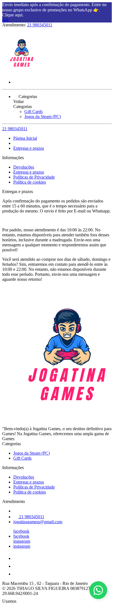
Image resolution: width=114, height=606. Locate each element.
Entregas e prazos (28, 148)
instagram (21, 541)
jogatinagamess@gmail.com (37, 521)
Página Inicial (25, 138)
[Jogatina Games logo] (23, 72)
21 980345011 (39, 24)
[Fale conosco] (98, 590)
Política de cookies (29, 182)
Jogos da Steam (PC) (42, 116)
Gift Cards (33, 111)
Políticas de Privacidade (34, 177)
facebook (21, 531)
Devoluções (23, 167)
